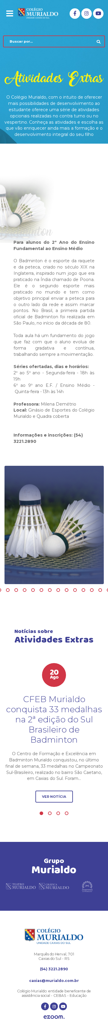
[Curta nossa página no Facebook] (75, 13)
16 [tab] (83, 590)
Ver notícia (54, 797)
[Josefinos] (87, 888)
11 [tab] (41, 590)
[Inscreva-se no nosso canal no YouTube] (98, 13)
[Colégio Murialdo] (42, 13)
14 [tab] (66, 590)
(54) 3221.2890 (54, 969)
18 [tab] (100, 590)
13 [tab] (58, 590)
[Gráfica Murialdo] (54, 888)
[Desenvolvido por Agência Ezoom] (54, 1017)
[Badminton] (54, 525)
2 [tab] (50, 813)
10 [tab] (33, 590)
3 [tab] (58, 813)
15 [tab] (75, 590)
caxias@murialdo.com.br (54, 980)
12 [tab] (50, 590)
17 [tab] (92, 590)
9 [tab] (24, 590)
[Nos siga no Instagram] (86, 13)
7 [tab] (8, 590)
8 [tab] (16, 590)
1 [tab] (41, 813)
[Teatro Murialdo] (21, 888)
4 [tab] (66, 813)
